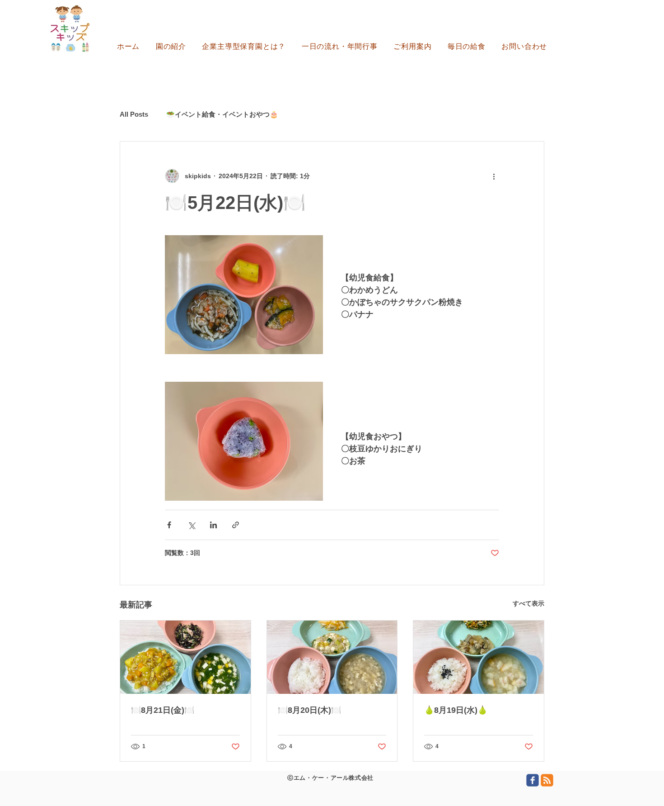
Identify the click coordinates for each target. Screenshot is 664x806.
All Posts (134, 114)
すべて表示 (528, 603)
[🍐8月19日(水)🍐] (478, 657)
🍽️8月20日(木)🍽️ (309, 710)
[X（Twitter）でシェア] (191, 525)
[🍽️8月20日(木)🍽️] (332, 657)
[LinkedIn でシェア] (213, 525)
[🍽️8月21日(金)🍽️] (185, 657)
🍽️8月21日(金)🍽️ (162, 710)
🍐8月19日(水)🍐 (455, 710)
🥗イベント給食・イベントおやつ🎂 (222, 114)
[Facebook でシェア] (169, 525)
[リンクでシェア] (235, 525)
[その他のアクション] (493, 176)
